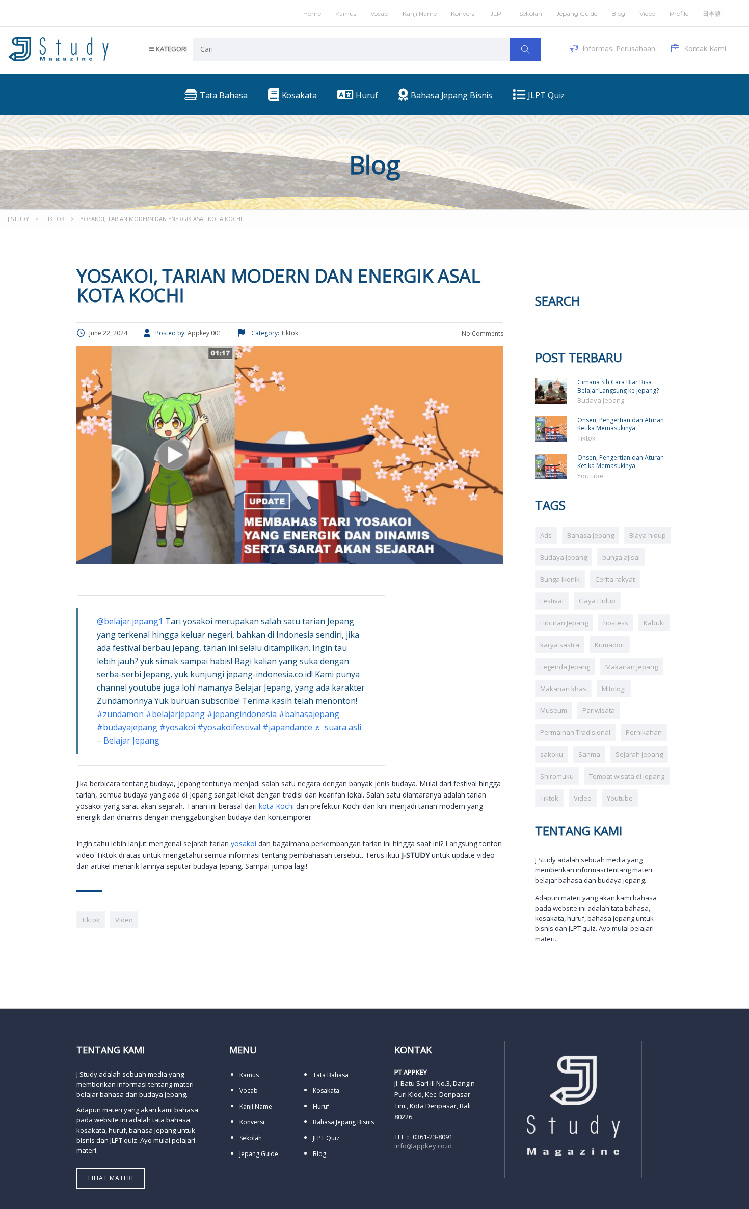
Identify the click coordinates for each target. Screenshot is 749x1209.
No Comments (481, 333)
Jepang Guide (576, 13)
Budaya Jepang (600, 400)
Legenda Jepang (565, 666)
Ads (546, 535)
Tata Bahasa (331, 1074)
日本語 (712, 13)
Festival (552, 601)
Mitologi (614, 688)
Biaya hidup (647, 535)
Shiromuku (557, 776)
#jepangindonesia (242, 714)
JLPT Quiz (326, 1138)
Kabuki (654, 622)
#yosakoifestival (228, 727)
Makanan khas (563, 688)
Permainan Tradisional (575, 732)
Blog (618, 13)
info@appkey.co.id (423, 1145)
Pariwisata (598, 710)
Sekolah (530, 13)
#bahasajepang (309, 714)
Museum (553, 710)
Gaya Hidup (597, 601)
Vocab (379, 13)
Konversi (251, 1122)
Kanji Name (420, 13)
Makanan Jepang (631, 666)
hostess (615, 622)
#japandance (287, 727)
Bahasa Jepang (590, 535)
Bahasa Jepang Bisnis (343, 1122)
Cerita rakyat (615, 579)
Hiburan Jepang (564, 622)
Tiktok (91, 919)
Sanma (589, 754)
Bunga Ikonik (560, 579)
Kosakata (326, 1090)
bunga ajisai (621, 557)
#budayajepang (127, 727)
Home (312, 13)
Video (124, 919)
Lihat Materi (110, 1178)
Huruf (321, 1106)
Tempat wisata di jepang (626, 776)
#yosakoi (177, 727)
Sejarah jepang (639, 754)
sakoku (551, 754)
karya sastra (559, 644)
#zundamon (120, 714)
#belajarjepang (175, 714)
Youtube (590, 475)
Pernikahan (644, 732)
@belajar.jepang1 (130, 621)
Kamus (345, 13)
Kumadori (610, 644)
